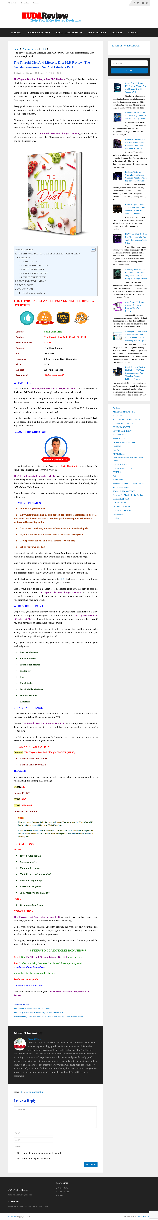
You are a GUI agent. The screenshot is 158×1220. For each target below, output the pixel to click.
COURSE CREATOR (121, 427)
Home (17, 32)
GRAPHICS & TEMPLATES (125, 442)
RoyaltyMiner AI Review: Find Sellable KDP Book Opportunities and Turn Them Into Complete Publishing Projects (135, 373)
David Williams (24, 73)
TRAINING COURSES (122, 510)
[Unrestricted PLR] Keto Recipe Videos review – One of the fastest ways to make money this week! (48, 1017)
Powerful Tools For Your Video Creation (128, 484)
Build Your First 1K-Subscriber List (126, 419)
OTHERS (117, 472)
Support (133, 32)
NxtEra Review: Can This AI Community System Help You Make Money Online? (136, 116)
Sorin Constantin (34, 1091)
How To (116, 450)
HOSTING (117, 446)
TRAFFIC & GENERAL (123, 506)
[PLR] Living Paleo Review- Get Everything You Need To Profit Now (38, 1013)
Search (129, 71)
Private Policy (12, 3)
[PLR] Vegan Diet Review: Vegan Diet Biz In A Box (32, 1008)
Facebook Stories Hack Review (31, 985)
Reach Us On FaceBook (125, 45)
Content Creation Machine (123, 423)
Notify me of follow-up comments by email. (39, 1153)
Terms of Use (25, 3)
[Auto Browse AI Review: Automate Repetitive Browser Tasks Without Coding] (118, 306)
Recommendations (68, 32)
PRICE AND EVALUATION (31, 281)
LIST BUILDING (120, 464)
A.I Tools (116, 408)
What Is (116, 518)
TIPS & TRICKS (96, 32)
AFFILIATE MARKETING (124, 412)
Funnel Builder (118, 439)
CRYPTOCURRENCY (122, 431)
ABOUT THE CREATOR (35, 265)
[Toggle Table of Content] (92, 249)
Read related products (34, 293)
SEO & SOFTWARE (121, 487)
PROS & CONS (25, 285)
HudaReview (12, 1217)
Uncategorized (118, 514)
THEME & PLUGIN (121, 499)
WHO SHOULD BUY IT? (36, 273)
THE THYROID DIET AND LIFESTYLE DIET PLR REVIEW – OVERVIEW (49, 255)
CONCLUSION (25, 289)
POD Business (118, 480)
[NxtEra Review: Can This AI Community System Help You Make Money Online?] (118, 117)
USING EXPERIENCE (34, 277)
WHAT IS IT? (30, 261)
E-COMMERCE (119, 435)
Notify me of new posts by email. (33, 1158)
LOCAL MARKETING (122, 468)
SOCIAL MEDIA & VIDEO (124, 491)
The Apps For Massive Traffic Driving (128, 495)
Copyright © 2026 (143, 1217)
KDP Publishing (119, 454)
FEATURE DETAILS (33, 269)
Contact (36, 3)
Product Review (37, 32)
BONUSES (117, 32)
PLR (62, 73)
